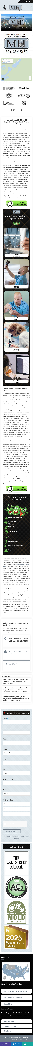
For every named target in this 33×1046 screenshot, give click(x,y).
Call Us (6, 1043)
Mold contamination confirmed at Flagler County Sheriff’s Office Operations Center (15, 690)
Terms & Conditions (24, 1039)
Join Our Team (9, 1021)
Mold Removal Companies (13, 997)
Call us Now (20, 203)
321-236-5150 (14, 664)
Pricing (28, 1043)
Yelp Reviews (8, 1031)
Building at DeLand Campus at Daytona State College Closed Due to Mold (16, 698)
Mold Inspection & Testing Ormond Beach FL (15, 624)
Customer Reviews (10, 1026)
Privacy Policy (15, 1039)
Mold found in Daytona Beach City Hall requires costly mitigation (15, 681)
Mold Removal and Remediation (15, 991)
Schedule (17, 1043)
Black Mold (8, 1004)
